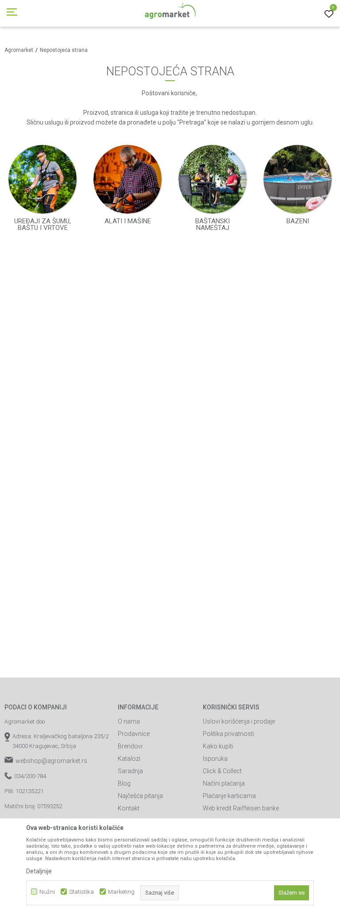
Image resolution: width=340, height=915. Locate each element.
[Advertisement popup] (170, 456)
